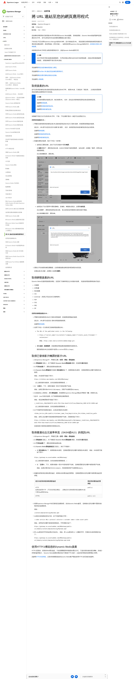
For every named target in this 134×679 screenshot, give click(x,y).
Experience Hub (7, 34)
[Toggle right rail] (109, 7)
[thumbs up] (72, 676)
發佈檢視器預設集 (47, 106)
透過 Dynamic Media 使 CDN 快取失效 (14, 252)
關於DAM (7, 45)
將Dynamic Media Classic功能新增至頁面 (14, 224)
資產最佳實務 (8, 48)
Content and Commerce (9, 301)
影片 (6, 145)
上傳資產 (40, 79)
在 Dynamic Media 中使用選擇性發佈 (14, 246)
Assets (5, 41)
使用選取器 (8, 267)
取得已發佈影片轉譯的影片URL (118, 34)
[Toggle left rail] (25, 7)
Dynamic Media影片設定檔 (12, 128)
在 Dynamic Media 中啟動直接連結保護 (14, 156)
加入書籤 (113, 19)
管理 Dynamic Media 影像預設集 (14, 121)
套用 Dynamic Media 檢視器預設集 (14, 117)
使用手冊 (47, 11)
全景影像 (8, 172)
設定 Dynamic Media (10, 67)
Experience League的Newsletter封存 (14, 63)
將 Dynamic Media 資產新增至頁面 (14, 219)
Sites (4, 37)
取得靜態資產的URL (115, 30)
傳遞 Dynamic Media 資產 (12, 152)
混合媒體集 (8, 176)
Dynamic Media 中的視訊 (12, 183)
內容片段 (6, 282)
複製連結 (121, 19)
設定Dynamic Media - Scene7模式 (14, 74)
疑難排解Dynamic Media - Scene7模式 (15, 89)
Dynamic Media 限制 (10, 165)
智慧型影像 (8, 136)
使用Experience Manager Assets (12, 55)
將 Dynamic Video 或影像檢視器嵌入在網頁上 (14, 229)
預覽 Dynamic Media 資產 (12, 216)
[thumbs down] (76, 676)
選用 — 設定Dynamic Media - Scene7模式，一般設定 (13, 78)
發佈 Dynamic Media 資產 (12, 242)
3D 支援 (7, 161)
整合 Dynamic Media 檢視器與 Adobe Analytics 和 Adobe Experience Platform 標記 (14, 203)
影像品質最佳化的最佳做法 (13, 110)
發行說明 (5, 26)
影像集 (7, 168)
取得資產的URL (113, 26)
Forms (5, 293)
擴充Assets (7, 271)
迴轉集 (7, 179)
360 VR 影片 (8, 198)
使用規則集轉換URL (11, 238)
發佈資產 (44, 103)
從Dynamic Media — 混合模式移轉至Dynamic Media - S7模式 (14, 98)
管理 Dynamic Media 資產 (12, 107)
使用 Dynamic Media (10, 70)
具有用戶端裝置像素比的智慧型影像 (14, 140)
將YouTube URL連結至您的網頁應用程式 (50, 71)
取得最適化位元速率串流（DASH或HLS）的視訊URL (119, 38)
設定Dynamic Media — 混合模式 (14, 94)
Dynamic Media (8, 59)
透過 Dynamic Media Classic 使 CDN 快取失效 (14, 257)
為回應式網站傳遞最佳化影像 (13, 212)
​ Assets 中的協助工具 (10, 52)
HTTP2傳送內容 (9, 148)
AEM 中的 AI (6, 297)
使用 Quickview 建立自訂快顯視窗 (14, 209)
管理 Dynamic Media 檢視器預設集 (14, 114)
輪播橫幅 (8, 187)
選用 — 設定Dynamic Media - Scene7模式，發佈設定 (13, 84)
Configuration (39, 27)
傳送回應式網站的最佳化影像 (47, 75)
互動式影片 (8, 194)
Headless (5, 304)
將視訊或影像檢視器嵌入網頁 (47, 67)
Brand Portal (7, 278)
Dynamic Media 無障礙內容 (12, 103)
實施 (4, 308)
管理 (4, 311)
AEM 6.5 (39, 11)
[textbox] (13, 16)
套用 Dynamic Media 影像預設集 (14, 125)
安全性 (4, 30)
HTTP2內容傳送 (41, 557)
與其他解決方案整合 (8, 289)
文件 (33, 11)
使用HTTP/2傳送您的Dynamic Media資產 (120, 44)
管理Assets (7, 275)
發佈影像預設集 (46, 109)
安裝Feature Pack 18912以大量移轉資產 (14, 263)
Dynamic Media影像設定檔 (12, 132)
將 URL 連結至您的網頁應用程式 (15, 234)
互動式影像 (8, 190)
